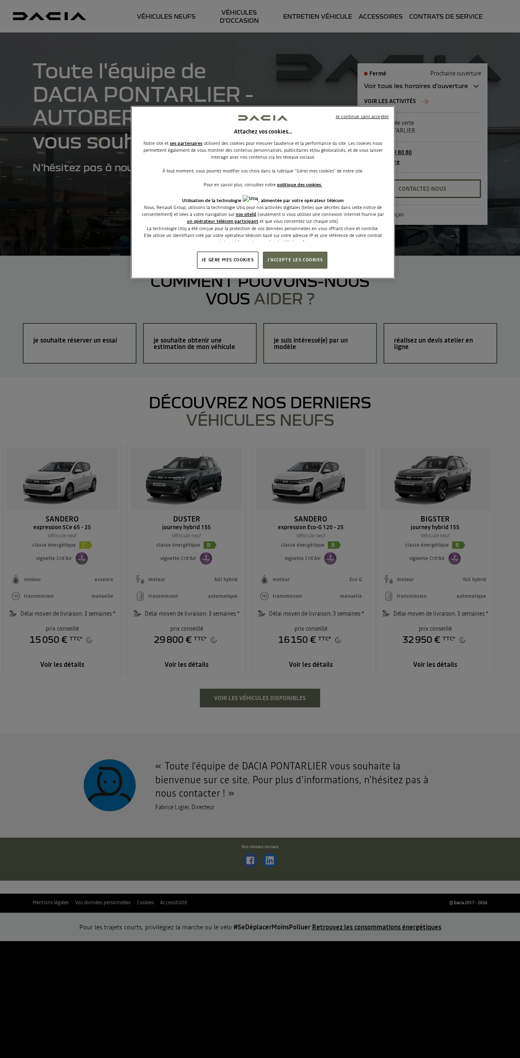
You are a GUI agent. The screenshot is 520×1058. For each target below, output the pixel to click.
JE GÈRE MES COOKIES (228, 259)
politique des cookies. (299, 184)
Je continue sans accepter (362, 116)
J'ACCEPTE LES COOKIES (295, 259)
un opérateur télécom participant (222, 221)
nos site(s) (246, 214)
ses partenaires (186, 143)
